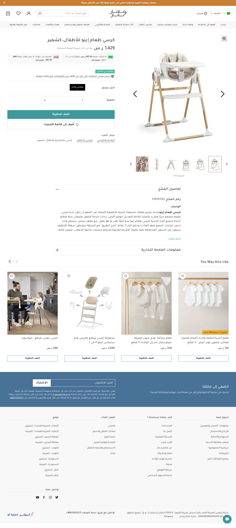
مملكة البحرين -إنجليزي (47, 437)
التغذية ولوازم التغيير (104, 442)
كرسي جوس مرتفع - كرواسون (39, 338)
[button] (223, 24)
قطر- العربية (52, 475)
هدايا (112, 453)
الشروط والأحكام (220, 437)
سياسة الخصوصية (61, 394)
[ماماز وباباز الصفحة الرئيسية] (118, 13)
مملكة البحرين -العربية (47, 442)
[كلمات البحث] (40, 13)
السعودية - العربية (49, 464)
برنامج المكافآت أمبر (218, 459)
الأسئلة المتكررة (163, 437)
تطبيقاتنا (224, 453)
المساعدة (167, 426)
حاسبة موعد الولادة (162, 459)
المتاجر (200, 14)
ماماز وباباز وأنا (164, 453)
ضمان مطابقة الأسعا (217, 442)
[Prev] (222, 94)
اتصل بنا (167, 431)
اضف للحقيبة (203, 358)
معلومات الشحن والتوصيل (214, 426)
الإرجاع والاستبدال (219, 431)
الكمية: (110, 100)
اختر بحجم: (108, 88)
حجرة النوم (109, 437)
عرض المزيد (174, 238)
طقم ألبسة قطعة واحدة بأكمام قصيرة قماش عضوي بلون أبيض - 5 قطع (205, 340)
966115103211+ (16, 398)
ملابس (111, 426)
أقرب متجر (166, 442)
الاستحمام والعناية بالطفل (101, 448)
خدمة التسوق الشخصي (159, 475)
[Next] (135, 94)
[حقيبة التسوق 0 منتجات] (8, 13)
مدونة (169, 464)
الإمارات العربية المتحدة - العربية (42, 431)
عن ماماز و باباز (164, 448)
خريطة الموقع (164, 470)
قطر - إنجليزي (51, 470)
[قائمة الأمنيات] (183, 276)
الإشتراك (42, 383)
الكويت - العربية (51, 453)
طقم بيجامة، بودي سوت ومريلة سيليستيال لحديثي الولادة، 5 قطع (151, 340)
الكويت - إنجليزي (50, 448)
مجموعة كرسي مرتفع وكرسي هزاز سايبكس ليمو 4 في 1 (94, 340)
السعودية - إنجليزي (49, 459)
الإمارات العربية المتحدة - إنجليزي (42, 426)
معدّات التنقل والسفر (104, 431)
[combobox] (63, 100)
